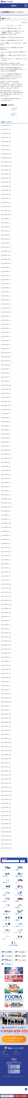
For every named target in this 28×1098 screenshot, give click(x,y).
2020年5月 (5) (6, 429)
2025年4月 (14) (7, 190)
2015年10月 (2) (7, 653)
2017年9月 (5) (6, 559)
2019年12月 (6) (7, 450)
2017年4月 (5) (6, 580)
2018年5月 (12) (7, 527)
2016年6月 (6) (6, 620)
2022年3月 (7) (6, 340)
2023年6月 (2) (6, 279)
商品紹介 (16, 1051)
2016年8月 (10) (7, 612)
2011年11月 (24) (7, 844)
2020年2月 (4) (6, 442)
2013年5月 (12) (7, 771)
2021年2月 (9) (6, 393)
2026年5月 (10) (7, 137)
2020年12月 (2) (7, 401)
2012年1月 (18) (7, 836)
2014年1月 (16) (7, 738)
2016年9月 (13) (7, 608)
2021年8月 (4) (6, 369)
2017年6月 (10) (7, 572)
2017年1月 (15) (7, 592)
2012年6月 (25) (7, 815)
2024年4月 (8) (6, 239)
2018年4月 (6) (6, 531)
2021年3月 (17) (7, 389)
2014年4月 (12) (7, 726)
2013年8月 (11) (7, 758)
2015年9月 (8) (6, 657)
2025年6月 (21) (7, 182)
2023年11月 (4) (7, 259)
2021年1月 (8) (6, 397)
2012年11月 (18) (7, 795)
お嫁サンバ (14, 115)
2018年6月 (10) (7, 523)
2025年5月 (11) (7, 186)
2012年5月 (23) (7, 819)
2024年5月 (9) (6, 235)
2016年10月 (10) (7, 604)
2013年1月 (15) (7, 787)
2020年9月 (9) (6, 413)
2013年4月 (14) (7, 775)
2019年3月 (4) (6, 486)
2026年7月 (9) (6, 129)
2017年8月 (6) (6, 563)
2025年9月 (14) (7, 170)
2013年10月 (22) (7, 750)
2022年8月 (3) (6, 320)
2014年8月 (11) (7, 710)
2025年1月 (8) (6, 202)
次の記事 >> (14, 113)
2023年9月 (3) (6, 267)
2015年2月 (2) (6, 685)
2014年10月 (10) (7, 702)
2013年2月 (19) (7, 783)
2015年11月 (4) (7, 649)
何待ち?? (14, 109)
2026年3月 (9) (6, 145)
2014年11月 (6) (7, 697)
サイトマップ (17, 1054)
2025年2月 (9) (6, 198)
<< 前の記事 (14, 108)
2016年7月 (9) (6, 616)
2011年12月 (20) (7, 840)
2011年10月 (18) (7, 848)
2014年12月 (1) (7, 693)
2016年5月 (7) (6, 624)
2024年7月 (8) (6, 226)
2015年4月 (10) (7, 677)
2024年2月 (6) (6, 247)
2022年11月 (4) (7, 308)
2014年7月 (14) (7, 714)
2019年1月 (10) (7, 494)
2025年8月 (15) (7, 174)
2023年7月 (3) (6, 275)
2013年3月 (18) (7, 779)
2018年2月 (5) (6, 539)
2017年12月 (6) (7, 547)
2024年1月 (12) (7, 251)
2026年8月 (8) (6, 125)
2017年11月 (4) (7, 551)
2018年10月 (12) (7, 507)
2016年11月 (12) (7, 600)
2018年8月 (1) (6, 515)
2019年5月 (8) (6, 478)
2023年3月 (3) (6, 291)
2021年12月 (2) (7, 352)
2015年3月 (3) (6, 681)
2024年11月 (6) (7, 210)
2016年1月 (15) (7, 641)
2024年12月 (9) (7, 206)
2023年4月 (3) (6, 287)
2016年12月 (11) (7, 596)
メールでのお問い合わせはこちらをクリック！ (14, 1039)
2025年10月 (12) (7, 166)
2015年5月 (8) (6, 673)
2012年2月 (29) (7, 831)
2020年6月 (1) (6, 425)
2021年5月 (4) (6, 381)
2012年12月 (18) (7, 791)
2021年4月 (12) (7, 385)
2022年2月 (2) (6, 344)
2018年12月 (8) (7, 498)
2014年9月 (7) (6, 706)
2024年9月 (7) (6, 218)
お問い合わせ (17, 1052)
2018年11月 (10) (7, 503)
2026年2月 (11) (7, 149)
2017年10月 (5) (7, 555)
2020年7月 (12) (7, 421)
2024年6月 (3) (6, 231)
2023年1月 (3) (6, 300)
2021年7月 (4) (6, 373)
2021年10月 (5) (7, 360)
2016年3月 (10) (7, 632)
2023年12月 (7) (7, 255)
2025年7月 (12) (7, 178)
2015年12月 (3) (7, 645)
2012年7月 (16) (7, 811)
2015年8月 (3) (6, 661)
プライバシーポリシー (6, 1056)
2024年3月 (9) (6, 243)
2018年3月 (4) (6, 535)
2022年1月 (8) (6, 348)
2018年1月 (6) (6, 543)
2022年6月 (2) (6, 328)
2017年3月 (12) (7, 584)
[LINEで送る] (10, 105)
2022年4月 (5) (6, 336)
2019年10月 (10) (7, 458)
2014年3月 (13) (7, 730)
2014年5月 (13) (7, 722)
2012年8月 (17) (7, 807)
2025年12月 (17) (7, 157)
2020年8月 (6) (6, 417)
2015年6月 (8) (6, 669)
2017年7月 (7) (6, 568)
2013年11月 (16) (7, 746)
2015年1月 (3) (6, 689)
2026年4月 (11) (7, 141)
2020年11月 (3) (7, 405)
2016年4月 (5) (6, 628)
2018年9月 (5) (6, 511)
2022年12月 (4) (7, 304)
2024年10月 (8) (7, 214)
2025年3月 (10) (7, 194)
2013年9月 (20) (7, 754)
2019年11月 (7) (7, 454)
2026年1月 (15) (7, 153)
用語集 (3, 1052)
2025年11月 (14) (7, 161)
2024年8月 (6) (6, 222)
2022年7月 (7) (6, 324)
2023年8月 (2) (6, 271)
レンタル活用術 (5, 1054)
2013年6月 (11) (7, 766)
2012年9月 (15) (7, 803)
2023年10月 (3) (7, 263)
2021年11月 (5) (7, 356)
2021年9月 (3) (6, 365)
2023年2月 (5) (6, 295)
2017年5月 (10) (7, 576)
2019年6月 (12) (7, 474)
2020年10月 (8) (7, 409)
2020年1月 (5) (6, 446)
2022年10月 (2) (7, 312)
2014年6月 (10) (7, 718)
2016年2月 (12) (7, 637)
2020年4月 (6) (6, 434)
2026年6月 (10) (7, 133)
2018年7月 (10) (7, 519)
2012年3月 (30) (7, 827)
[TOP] (26, 1090)
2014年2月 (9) (6, 734)
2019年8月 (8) (6, 466)
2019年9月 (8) (6, 462)
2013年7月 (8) (6, 762)
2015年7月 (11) (7, 665)
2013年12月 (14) (7, 742)
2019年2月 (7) (6, 490)
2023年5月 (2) (6, 283)
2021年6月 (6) (6, 377)
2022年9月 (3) (6, 316)
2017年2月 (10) (7, 588)
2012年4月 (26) (7, 823)
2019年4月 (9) (6, 482)
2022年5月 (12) (7, 332)
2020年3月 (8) (6, 438)
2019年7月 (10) (7, 470)
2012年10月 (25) (7, 799)
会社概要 (4, 1051)
